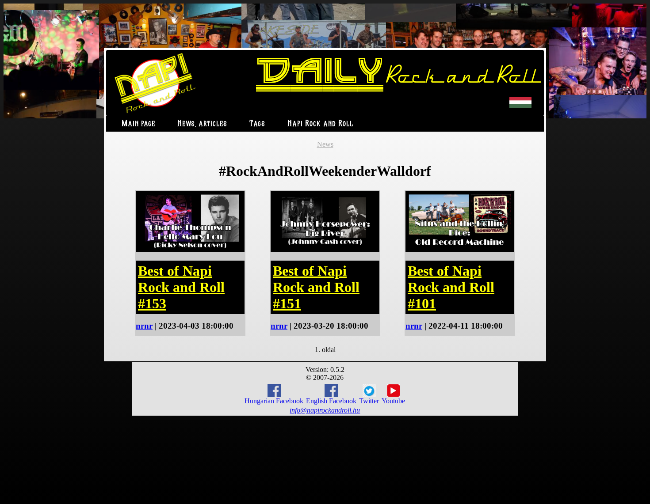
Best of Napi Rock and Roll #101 (451, 287)
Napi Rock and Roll (320, 124)
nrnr (144, 325)
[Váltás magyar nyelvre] (520, 106)
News (325, 144)
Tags (257, 124)
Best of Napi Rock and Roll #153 (181, 287)
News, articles (202, 124)
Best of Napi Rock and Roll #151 (316, 287)
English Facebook (331, 401)
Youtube (393, 401)
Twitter (369, 401)
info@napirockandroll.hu (325, 410)
